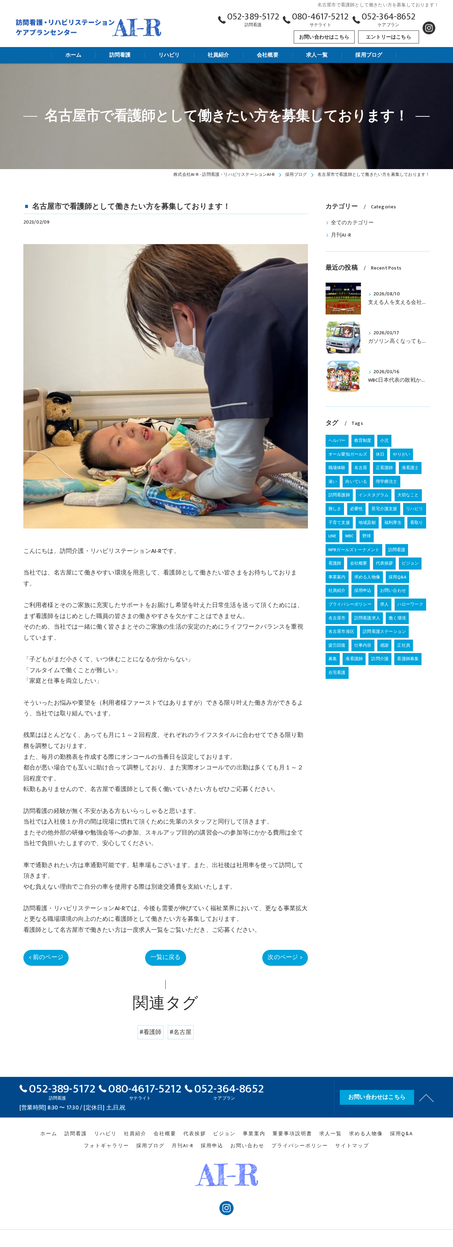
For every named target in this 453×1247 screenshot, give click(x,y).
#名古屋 (181, 1032)
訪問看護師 (339, 494)
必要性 (356, 508)
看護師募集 (408, 658)
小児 (384, 440)
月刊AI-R (341, 235)
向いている (356, 481)
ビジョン (410, 563)
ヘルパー (337, 440)
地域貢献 (367, 522)
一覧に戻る (165, 957)
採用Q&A (397, 577)
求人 (384, 604)
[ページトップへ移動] (426, 1097)
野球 (366, 535)
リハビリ (414, 508)
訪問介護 (380, 658)
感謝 (384, 645)
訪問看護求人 (367, 618)
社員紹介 (337, 590)
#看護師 (150, 1032)
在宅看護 (337, 672)
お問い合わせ (393, 590)
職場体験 (337, 467)
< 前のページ (46, 957)
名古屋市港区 (341, 631)
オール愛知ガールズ (347, 454)
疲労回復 (337, 645)
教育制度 (363, 440)
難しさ (335, 508)
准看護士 (410, 467)
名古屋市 (337, 618)
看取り (416, 522)
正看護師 (384, 467)
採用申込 (363, 590)
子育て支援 (339, 522)
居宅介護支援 (384, 508)
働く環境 (397, 618)
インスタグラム (374, 494)
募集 (332, 658)
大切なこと (408, 494)
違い (332, 481)
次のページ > (285, 957)
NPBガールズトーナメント (354, 549)
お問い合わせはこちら (324, 37)
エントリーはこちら (388, 37)
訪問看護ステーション (384, 631)
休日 (380, 454)
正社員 (403, 645)
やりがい (401, 454)
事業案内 (337, 577)
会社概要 (358, 563)
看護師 (335, 563)
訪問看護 (397, 549)
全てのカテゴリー (352, 223)
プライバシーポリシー (350, 604)
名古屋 (360, 467)
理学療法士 (386, 481)
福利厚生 (393, 522)
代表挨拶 (384, 563)
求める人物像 (367, 577)
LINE (332, 535)
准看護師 (354, 658)
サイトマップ (352, 1146)
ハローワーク (410, 604)
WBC (349, 535)
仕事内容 (363, 645)
